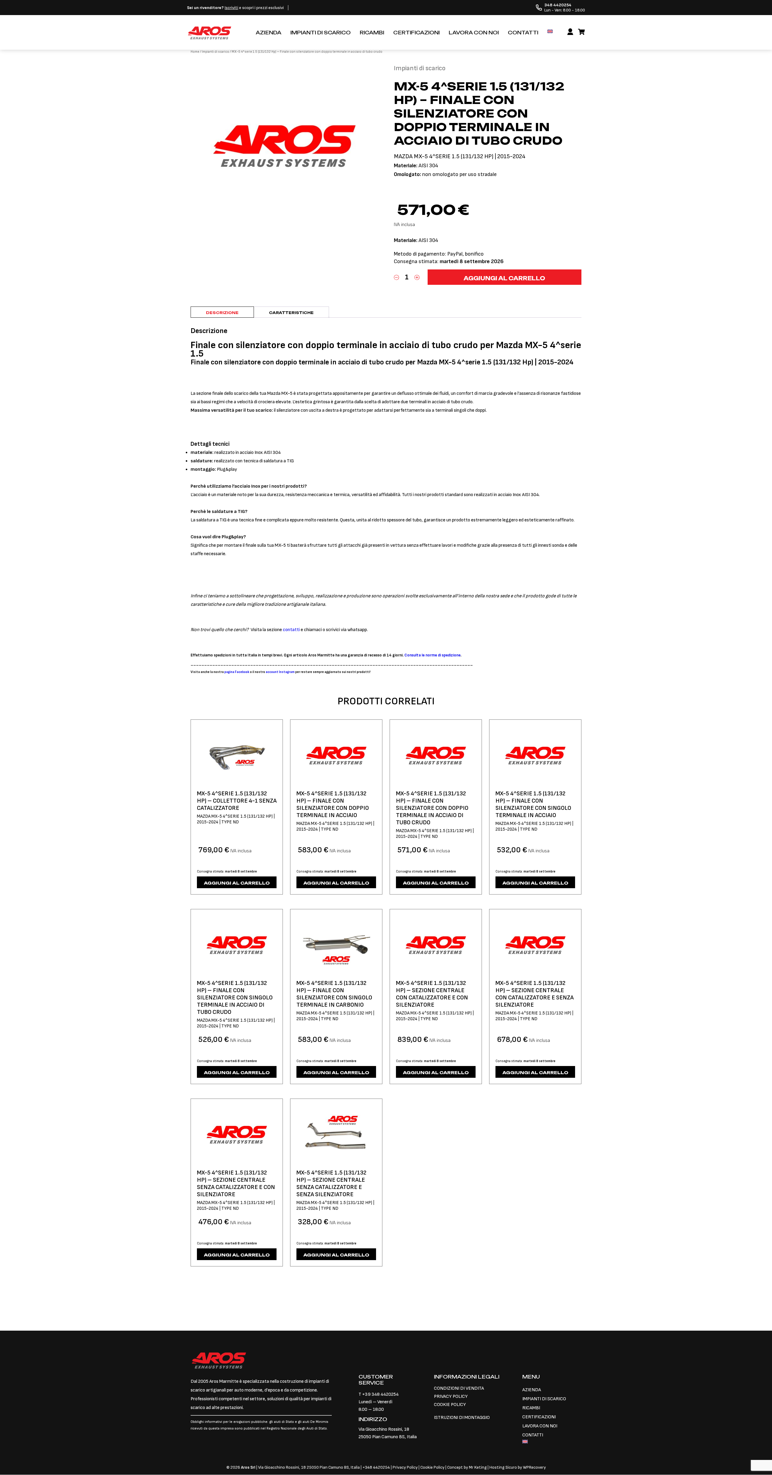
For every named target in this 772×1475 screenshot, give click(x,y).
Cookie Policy (432, 1467)
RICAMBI (372, 33)
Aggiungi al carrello (504, 278)
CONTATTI (523, 33)
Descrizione (222, 312)
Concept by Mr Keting (467, 1467)
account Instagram (280, 672)
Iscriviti (231, 7)
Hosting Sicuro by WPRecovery (517, 1467)
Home (195, 52)
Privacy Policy (406, 1467)
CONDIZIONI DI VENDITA (459, 1388)
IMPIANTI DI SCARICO (320, 33)
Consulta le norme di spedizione (432, 655)
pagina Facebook (236, 672)
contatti (291, 630)
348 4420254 (377, 1467)
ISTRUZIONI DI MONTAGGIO (462, 1417)
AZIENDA (268, 33)
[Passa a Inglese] (550, 31)
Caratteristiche (291, 312)
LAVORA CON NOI (474, 33)
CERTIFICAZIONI (416, 33)
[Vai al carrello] (581, 32)
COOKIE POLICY (450, 1404)
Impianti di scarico (215, 52)
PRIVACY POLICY (451, 1396)
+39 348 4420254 (380, 1394)
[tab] (222, 312)
